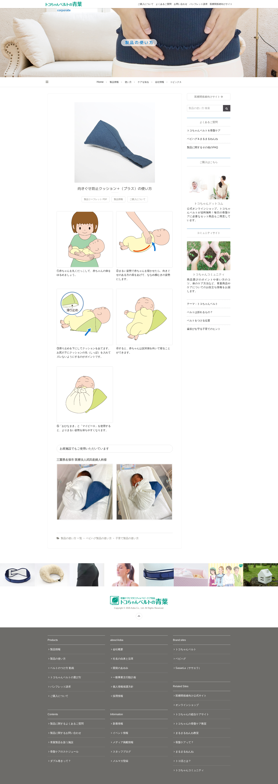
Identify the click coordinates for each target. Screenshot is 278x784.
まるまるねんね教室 (187, 733)
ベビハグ (181, 658)
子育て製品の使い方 (127, 538)
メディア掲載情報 (123, 742)
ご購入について (145, 4)
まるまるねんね (185, 751)
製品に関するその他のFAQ (202, 147)
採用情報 (118, 696)
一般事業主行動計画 (124, 677)
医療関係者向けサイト (221, 4)
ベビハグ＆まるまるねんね (202, 138)
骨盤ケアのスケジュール (64, 751)
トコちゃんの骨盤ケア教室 (191, 723)
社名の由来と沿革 (123, 658)
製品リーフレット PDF (95, 199)
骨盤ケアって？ (185, 742)
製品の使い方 (58, 658)
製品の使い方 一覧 (71, 538)
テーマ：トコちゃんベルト (202, 303)
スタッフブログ (122, 751)
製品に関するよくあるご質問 (67, 723)
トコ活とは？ (183, 761)
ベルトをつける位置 (198, 320)
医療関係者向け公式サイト (191, 695)
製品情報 (114, 82)
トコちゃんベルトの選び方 (65, 677)
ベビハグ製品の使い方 (99, 538)
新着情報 (118, 723)
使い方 (128, 82)
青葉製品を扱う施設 (61, 742)
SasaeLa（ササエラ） (188, 668)
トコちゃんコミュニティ (190, 770)
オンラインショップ (187, 705)
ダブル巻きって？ (60, 761)
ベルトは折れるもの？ (200, 312)
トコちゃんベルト (186, 649)
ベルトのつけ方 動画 (62, 668)
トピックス (175, 82)
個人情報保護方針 (123, 686)
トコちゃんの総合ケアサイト (192, 714)
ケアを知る (143, 82)
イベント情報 (120, 733)
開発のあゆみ (120, 668)
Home (100, 82)
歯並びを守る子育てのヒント (203, 329)
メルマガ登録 (120, 761)
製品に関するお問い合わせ (65, 733)
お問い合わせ (180, 4)
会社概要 (118, 649)
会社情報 (159, 82)
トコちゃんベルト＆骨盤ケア (203, 130)
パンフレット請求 (199, 4)
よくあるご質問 (163, 4)
